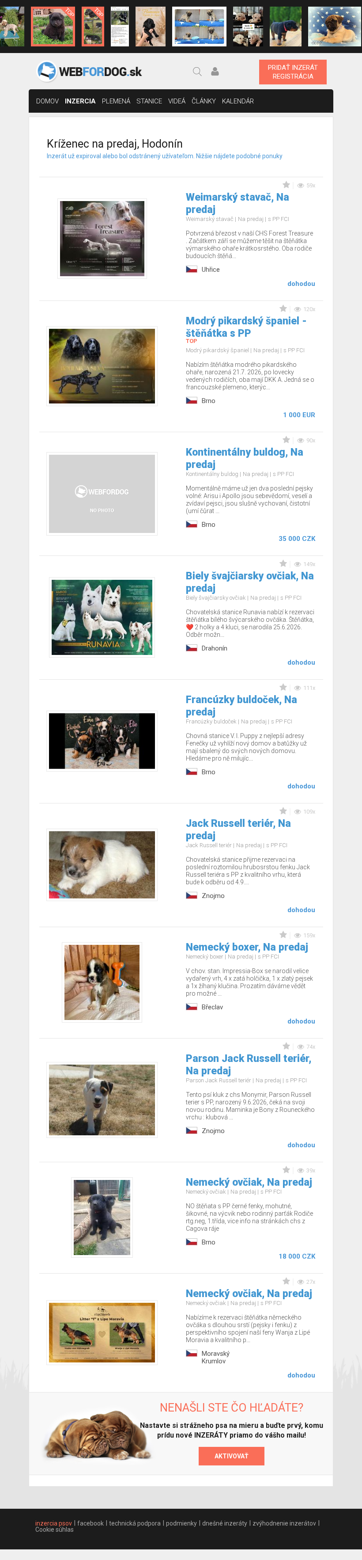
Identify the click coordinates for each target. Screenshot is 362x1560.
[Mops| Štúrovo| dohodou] (199, 26)
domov (47, 101)
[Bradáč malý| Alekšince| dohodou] (248, 26)
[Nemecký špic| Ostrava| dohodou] (53, 26)
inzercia (80, 101)
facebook (90, 1523)
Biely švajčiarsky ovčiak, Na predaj (250, 582)
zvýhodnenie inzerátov (284, 1523)
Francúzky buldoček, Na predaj (241, 706)
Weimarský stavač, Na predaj (237, 203)
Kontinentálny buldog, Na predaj (244, 458)
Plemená (116, 101)
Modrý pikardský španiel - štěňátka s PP (246, 327)
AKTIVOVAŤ (232, 1456)
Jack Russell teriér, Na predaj (238, 830)
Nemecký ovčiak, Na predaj (249, 1182)
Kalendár (238, 101)
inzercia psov (53, 1523)
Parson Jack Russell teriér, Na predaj (248, 1065)
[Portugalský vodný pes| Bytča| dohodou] (151, 26)
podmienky (181, 1523)
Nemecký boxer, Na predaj (247, 947)
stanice (149, 101)
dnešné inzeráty (224, 1523)
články (204, 101)
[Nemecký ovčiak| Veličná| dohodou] (120, 26)
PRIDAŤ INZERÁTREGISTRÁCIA (293, 72)
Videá (176, 101)
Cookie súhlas (54, 1529)
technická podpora (135, 1523)
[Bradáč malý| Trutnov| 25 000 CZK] (93, 26)
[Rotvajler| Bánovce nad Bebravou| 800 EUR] (286, 26)
